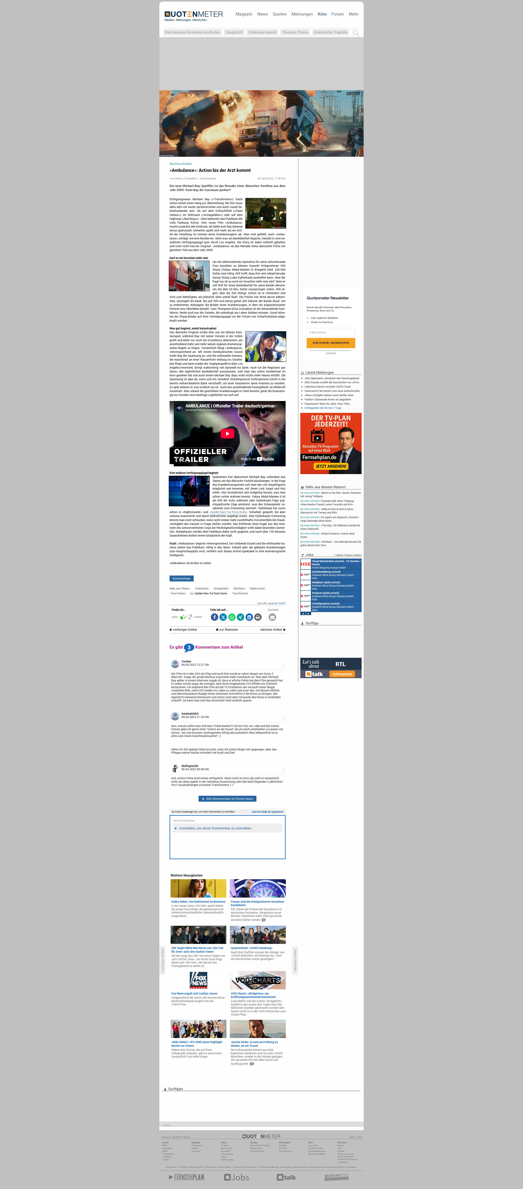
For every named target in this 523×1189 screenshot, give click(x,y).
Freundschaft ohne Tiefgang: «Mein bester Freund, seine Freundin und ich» (327, 502)
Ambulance (202, 588)
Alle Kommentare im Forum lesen (227, 799)
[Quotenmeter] (193, 16)
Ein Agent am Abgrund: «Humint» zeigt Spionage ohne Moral (329, 519)
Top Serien (351, 1167)
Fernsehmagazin (196, 1167)
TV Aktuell (182, 1167)
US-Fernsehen (227, 1159)
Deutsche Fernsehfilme (334, 1167)
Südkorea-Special (262, 32)
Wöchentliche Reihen (260, 1145)
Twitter (165, 1159)
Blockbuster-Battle (316, 1154)
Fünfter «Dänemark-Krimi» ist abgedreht (328, 399)
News (262, 14)
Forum (337, 14)
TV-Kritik (283, 1148)
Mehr (354, 14)
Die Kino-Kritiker (315, 1148)
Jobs (339, 1148)
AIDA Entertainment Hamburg (336, 564)
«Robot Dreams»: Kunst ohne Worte (327, 535)
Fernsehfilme (286, 1167)
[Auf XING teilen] (240, 617)
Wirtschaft (225, 1151)
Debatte (282, 1145)
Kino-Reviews (285, 1151)
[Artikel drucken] (258, 617)
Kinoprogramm (316, 1167)
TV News (236, 1167)
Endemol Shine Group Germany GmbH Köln (333, 596)
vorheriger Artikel (184, 629)
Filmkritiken (211, 1167)
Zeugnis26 (234, 32)
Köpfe (223, 1157)
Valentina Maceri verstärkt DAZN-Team (328, 386)
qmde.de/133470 (276, 603)
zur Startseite (228, 629)
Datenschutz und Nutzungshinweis (345, 1155)
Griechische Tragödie (330, 32)
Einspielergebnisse (317, 1151)
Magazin (244, 14)
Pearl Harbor (178, 593)
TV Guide (262, 1167)
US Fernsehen (224, 1167)
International (227, 1154)
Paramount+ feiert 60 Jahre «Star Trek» (327, 404)
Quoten (280, 14)
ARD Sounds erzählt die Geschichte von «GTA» (332, 382)
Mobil (165, 1151)
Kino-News (313, 1145)
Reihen (195, 1148)
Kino (322, 14)
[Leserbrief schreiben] (272, 617)
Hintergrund (197, 1145)
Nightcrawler (257, 588)
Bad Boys (239, 588)
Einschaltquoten (249, 1167)
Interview (196, 1151)
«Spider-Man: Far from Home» (228, 512)
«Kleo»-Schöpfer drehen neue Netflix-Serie (329, 395)
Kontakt (341, 1151)
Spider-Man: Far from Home (208, 593)
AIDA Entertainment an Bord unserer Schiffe (330, 575)
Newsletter (167, 1148)
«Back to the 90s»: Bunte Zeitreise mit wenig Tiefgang (330, 494)
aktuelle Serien (300, 1167)
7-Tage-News (168, 1154)
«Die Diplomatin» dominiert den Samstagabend (332, 378)
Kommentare (182, 578)
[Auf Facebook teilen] (214, 617)
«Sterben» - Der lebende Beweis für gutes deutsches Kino (330, 543)
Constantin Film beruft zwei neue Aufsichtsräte (332, 391)
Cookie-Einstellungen (347, 1159)
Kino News (171, 1167)
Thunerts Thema (295, 32)
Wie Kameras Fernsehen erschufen (192, 32)
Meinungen (302, 14)
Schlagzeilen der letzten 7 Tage (323, 408)
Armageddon (221, 588)
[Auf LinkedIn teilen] (249, 617)
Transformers (240, 593)
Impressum (342, 1162)
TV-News (225, 1145)
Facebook (167, 1157)
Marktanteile (256, 1148)
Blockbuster (273, 1167)
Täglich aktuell (257, 1151)
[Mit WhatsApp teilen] (231, 617)
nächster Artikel (271, 629)
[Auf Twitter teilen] (223, 617)
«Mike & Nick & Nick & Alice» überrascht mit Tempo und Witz (327, 510)
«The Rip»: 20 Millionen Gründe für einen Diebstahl (330, 527)
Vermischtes (226, 1148)
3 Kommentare (208, 178)
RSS (164, 1145)
